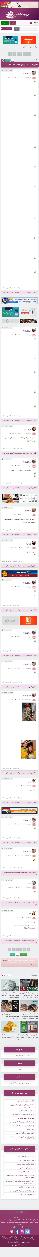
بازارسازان (15, 1244)
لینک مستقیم (16, 288)
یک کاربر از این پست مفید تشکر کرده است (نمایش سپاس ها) (20, 873)
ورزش (29, 47)
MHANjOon (27, 74)
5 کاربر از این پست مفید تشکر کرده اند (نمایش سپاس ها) (20, 293)
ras (30, 914)
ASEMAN (27, 511)
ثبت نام (5, 960)
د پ (29, 782)
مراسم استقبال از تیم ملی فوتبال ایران (20, 1083)
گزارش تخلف (5, 288)
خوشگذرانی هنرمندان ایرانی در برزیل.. (19, 1056)
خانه (36, 22)
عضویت (5, 23)
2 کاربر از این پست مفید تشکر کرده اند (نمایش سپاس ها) (20, 453)
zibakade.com (26, 1242)
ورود (12, 23)
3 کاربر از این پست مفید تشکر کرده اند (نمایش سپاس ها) (20, 420)
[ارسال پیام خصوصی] (34, 78)
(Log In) (33, 964)
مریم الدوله (27, 429)
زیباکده (36, 47)
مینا (29, 883)
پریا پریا (28, 544)
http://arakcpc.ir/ (30, 928)
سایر (24, 47)
